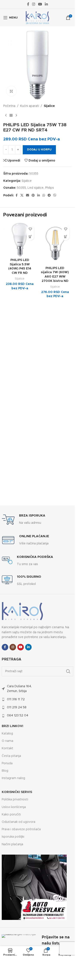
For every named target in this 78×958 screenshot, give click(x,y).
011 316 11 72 (16, 699)
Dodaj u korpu (39, 149)
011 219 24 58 (16, 707)
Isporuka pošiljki (13, 836)
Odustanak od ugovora (18, 821)
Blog (5, 770)
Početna (9, 106)
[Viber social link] (55, 195)
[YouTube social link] (40, 4)
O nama (7, 740)
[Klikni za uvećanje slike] (11, 91)
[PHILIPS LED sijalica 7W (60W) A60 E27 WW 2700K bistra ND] (55, 243)
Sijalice (49, 106)
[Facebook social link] (28, 4)
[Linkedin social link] (46, 4)
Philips (49, 187)
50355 (21, 187)
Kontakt (7, 748)
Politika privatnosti (15, 799)
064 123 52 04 (17, 715)
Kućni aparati (29, 106)
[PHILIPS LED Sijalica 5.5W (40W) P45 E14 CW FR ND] (19, 239)
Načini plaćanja (12, 844)
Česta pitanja (11, 756)
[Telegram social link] (49, 195)
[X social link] (22, 195)
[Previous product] (5, 115)
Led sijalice (36, 187)
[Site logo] (37, 17)
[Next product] (16, 115)
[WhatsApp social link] (43, 195)
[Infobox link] (23, 519)
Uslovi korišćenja (14, 807)
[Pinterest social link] (33, 195)
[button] (30, 236)
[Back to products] (11, 115)
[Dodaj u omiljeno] (30, 229)
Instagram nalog (13, 778)
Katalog (7, 733)
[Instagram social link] (34, 4)
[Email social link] (27, 195)
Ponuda (7, 763)
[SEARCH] (68, 671)
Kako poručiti (11, 814)
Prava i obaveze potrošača (21, 829)
